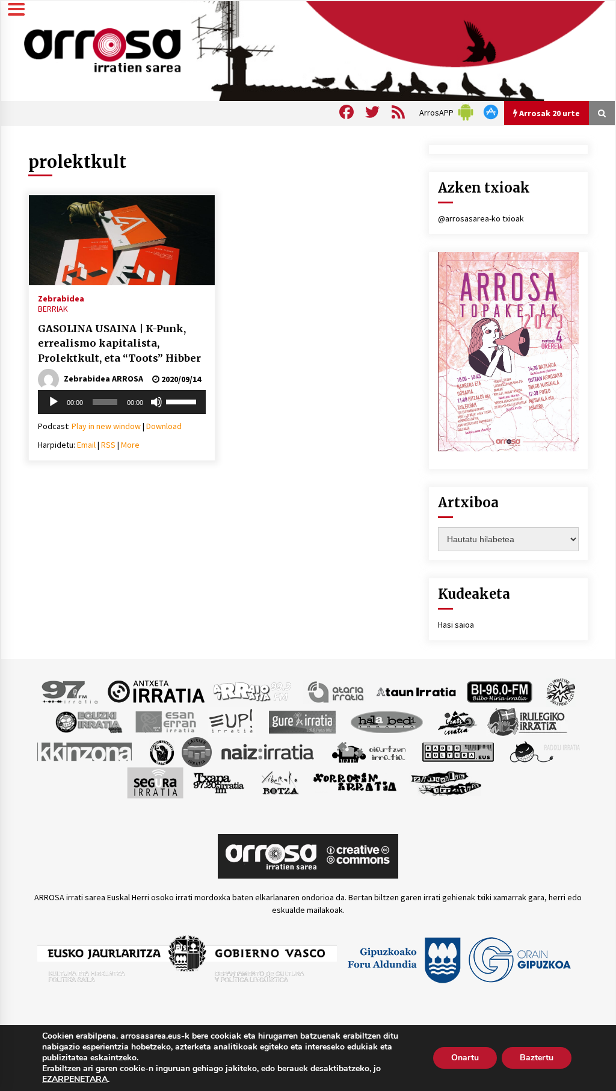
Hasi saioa (456, 624)
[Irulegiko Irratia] (527, 720)
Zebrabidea (61, 298)
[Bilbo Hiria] (499, 690)
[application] (122, 402)
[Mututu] (156, 402)
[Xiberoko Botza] (279, 781)
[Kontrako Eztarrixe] (161, 751)
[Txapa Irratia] (218, 781)
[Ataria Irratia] (336, 690)
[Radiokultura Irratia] (457, 751)
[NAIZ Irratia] (268, 751)
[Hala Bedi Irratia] (386, 720)
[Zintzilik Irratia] (446, 781)
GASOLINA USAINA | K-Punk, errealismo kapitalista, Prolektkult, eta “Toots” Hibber (119, 343)
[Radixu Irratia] (544, 751)
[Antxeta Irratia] (156, 690)
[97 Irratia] (70, 690)
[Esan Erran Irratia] (165, 720)
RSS (108, 444)
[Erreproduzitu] (54, 402)
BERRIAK (53, 308)
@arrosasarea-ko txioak (481, 218)
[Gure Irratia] (302, 720)
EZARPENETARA (75, 1079)
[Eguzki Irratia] (88, 720)
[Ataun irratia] (416, 690)
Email (86, 444)
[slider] (183, 401)
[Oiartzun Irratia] (369, 751)
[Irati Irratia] (457, 720)
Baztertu (536, 1057)
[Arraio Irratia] (252, 690)
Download (164, 426)
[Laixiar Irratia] (197, 751)
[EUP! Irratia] (231, 720)
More (130, 444)
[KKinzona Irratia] (85, 751)
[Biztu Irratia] (561, 690)
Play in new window (106, 426)
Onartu (465, 1057)
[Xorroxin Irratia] (354, 781)
